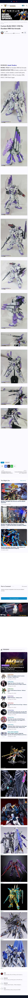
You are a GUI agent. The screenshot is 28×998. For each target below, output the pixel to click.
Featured (6, 22)
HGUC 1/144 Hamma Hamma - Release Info (17, 691)
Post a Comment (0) (14, 598)
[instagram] (17, 1)
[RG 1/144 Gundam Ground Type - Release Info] (4, 705)
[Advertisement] (14, 50)
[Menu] (2, 5)
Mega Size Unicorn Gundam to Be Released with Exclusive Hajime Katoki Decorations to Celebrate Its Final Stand (17, 684)
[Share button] (14, 466)
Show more (22, 480)
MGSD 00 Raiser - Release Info (15, 697)
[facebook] (11, 1)
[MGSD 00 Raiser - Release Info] (4, 698)
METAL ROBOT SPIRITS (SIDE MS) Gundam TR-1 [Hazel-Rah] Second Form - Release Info (17, 734)
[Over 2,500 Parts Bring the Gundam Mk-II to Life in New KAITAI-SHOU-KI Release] (4, 712)
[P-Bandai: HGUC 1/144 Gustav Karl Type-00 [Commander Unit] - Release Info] (4, 727)
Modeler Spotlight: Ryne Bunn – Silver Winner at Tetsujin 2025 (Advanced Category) (13, 548)
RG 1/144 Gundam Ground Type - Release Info (17, 705)
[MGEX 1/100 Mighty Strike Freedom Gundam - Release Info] (4, 676)
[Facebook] (5, 466)
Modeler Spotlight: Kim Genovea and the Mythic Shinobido (13, 502)
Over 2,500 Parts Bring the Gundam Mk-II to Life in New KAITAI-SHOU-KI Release (17, 712)
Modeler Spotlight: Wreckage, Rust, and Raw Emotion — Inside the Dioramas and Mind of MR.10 (13, 525)
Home (2, 22)
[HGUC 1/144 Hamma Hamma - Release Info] (4, 691)
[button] (23, 5)
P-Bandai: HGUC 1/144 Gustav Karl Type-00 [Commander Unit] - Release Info (17, 727)
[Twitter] (8, 466)
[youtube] (14, 1)
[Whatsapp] (11, 466)
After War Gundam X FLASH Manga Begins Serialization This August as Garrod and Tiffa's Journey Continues (17, 720)
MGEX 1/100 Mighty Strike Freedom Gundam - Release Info (16, 677)
